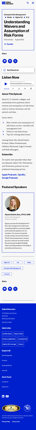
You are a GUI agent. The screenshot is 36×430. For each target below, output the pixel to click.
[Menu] (33, 3)
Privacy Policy (6, 421)
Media (29, 262)
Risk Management (7, 355)
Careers (21, 344)
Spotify (21, 174)
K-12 (18, 262)
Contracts (7, 274)
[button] (4, 61)
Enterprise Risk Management (12, 268)
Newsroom (5, 387)
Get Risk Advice (7, 334)
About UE (4, 370)
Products (4, 360)
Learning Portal (22, 339)
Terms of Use (16, 421)
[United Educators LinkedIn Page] (3, 396)
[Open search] (28, 3)
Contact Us (5, 382)
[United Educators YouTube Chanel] (7, 396)
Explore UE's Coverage (9, 344)
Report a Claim (18, 334)
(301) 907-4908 (7, 322)
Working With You (7, 365)
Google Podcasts (10, 177)
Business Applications (9, 339)
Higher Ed (7, 262)
